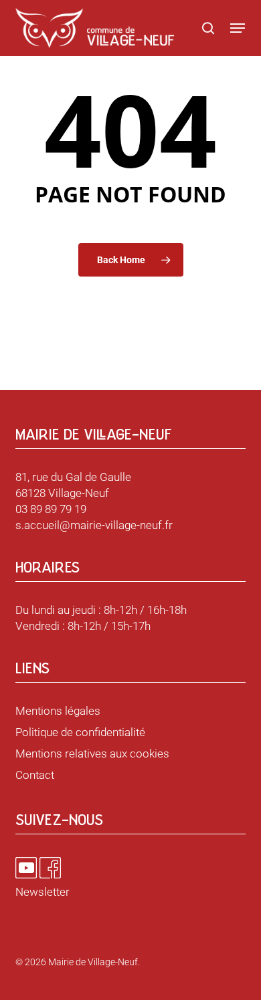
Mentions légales (57, 710)
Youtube (26, 867)
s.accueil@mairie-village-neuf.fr (94, 525)
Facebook (50, 867)
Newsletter (42, 891)
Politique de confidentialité (80, 732)
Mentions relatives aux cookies (92, 753)
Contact (34, 775)
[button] (237, 28)
